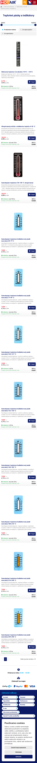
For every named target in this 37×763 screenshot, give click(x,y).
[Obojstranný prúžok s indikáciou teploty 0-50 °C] (18, 108)
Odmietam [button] (18, 752)
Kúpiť (33, 82)
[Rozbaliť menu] (34, 2)
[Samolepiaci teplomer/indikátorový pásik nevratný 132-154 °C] (18, 391)
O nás (5, 708)
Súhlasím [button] (18, 756)
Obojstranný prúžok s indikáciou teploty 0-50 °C (18, 126)
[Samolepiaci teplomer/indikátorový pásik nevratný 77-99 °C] (18, 278)
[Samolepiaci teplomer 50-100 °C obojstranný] (18, 165)
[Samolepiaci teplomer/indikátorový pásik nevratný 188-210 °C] (18, 504)
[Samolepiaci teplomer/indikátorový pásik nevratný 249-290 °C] (18, 617)
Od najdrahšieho (8, 33)
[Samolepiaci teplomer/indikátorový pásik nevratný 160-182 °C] (18, 447)
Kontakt (5, 697)
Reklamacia (23, 701)
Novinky (22, 705)
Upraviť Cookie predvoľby (11, 716)
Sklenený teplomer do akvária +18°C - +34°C (17, 72)
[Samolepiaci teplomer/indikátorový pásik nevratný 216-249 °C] (18, 560)
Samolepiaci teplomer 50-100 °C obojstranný (17, 183)
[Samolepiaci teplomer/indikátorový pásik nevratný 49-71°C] (18, 221)
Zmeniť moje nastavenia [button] (18, 747)
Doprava (22, 697)
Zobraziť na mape (19, 681)
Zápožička (6, 701)
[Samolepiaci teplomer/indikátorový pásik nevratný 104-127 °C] (18, 334)
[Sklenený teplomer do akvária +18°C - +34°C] (18, 54)
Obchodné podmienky (10, 712)
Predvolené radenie (10, 29)
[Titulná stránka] (8, 2)
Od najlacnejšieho (27, 29)
